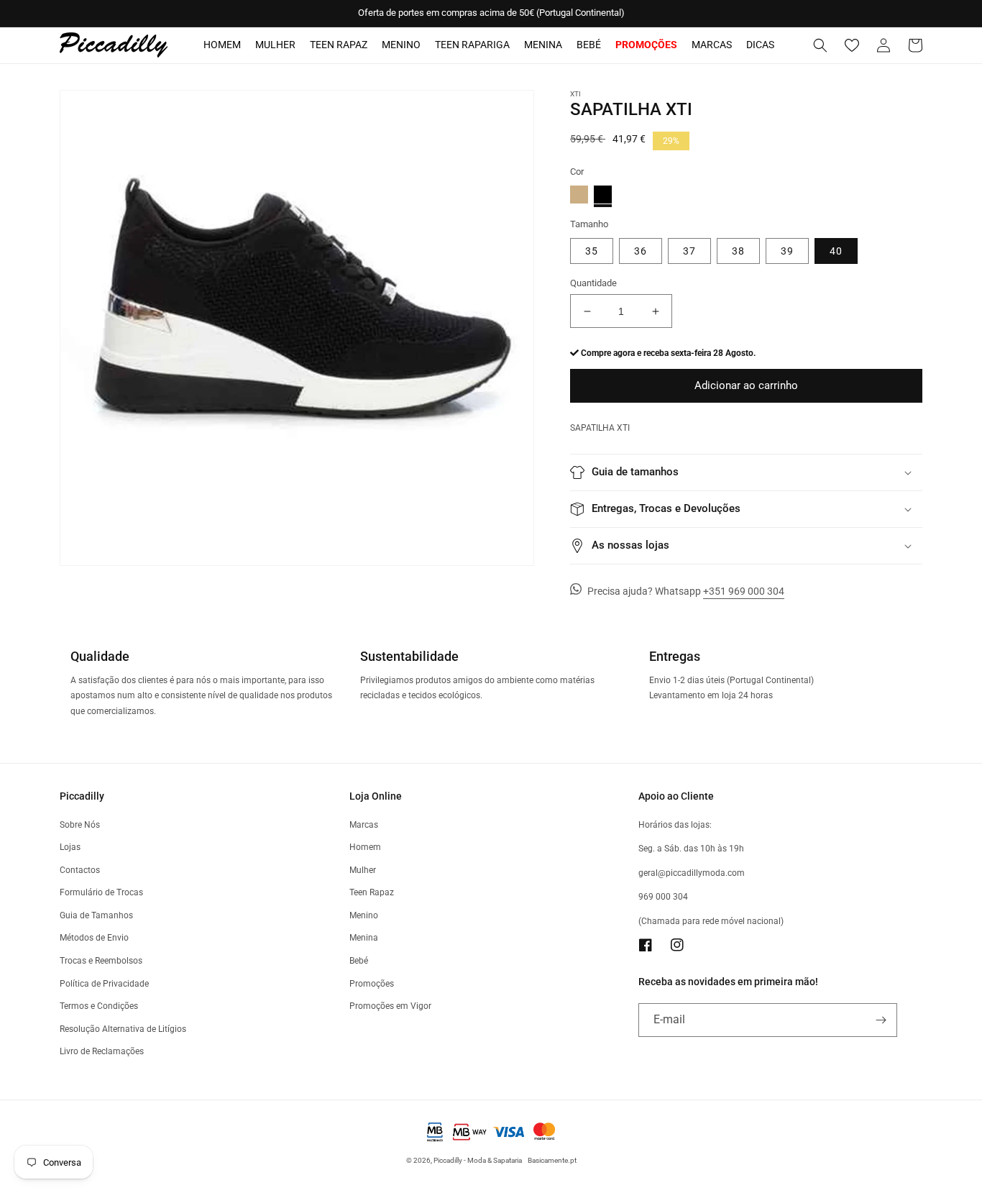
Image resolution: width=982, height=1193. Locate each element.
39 (787, 251)
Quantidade (593, 283)
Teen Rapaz (338, 44)
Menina (543, 44)
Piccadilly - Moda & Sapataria (477, 1160)
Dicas (760, 44)
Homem (222, 44)
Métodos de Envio (94, 938)
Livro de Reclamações (102, 1051)
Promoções (371, 984)
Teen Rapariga (472, 44)
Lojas (70, 847)
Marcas (712, 44)
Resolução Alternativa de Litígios (123, 1029)
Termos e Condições (99, 1006)
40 (836, 251)
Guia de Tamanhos (96, 915)
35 (591, 251)
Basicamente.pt (552, 1160)
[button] (820, 45)
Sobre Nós (80, 825)
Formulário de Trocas (101, 892)
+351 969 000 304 (743, 591)
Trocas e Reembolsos (101, 961)
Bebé (589, 44)
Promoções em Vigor (390, 1006)
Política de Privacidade (104, 984)
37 (689, 251)
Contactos (80, 870)
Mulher (275, 44)
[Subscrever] (880, 1020)
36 (640, 251)
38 (738, 251)
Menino (401, 44)
